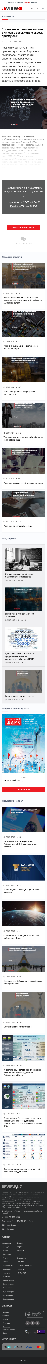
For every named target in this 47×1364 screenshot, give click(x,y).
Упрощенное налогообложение (18, 526)
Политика (21, 1262)
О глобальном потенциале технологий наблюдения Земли (21, 936)
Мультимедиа (8, 1292)
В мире (20, 1243)
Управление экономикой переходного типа (23, 483)
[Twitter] (37, 1323)
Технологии (7, 1273)
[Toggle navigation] (43, 8)
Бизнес (5, 1262)
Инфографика (8, 1280)
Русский (27, 3)
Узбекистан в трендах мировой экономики (19, 615)
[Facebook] (32, 1323)
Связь (5, 1333)
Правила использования (9, 1328)
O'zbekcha (19, 3)
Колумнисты (8, 1265)
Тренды (6, 1247)
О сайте (6, 1316)
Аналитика (7, 1243)
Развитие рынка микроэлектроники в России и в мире (21, 347)
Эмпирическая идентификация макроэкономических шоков (19, 575)
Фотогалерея (8, 1295)
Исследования (8, 1284)
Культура (6, 1277)
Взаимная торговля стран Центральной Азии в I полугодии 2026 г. (22, 1170)
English (34, 3)
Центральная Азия (24, 1265)
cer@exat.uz (9, 1229)
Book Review (8, 1288)
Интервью (7, 1254)
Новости (20, 1254)
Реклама (6, 1319)
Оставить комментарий (24, 228)
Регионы (20, 1251)
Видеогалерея (8, 1299)
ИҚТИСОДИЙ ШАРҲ (13, 781)
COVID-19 (22, 1273)
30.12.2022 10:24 (10, 41)
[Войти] (37, 8)
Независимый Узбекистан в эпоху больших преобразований (23, 982)
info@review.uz (10, 1225)
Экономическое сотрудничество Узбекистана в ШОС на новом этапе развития (20, 844)
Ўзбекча (11, 3)
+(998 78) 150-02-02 (12, 1217)
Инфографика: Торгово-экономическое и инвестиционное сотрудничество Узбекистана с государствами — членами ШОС (23, 1122)
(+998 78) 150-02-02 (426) (22, 1221)
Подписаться (23, 789)
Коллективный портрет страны (19, 696)
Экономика (21, 1258)
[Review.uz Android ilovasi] (34, 1314)
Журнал (20, 1247)
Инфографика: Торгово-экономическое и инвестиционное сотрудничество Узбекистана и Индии (22, 1072)
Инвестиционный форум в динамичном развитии (22, 891)
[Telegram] (27, 1323)
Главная (6, 1312)
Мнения (6, 1258)
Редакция (6, 1323)
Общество (21, 1269)
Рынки (5, 1251)
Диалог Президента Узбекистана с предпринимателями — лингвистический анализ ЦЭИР (21, 656)
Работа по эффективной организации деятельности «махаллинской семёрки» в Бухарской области (23, 300)
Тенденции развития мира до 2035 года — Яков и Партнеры (23, 438)
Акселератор (8, 1269)
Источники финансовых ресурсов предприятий (19, 393)
